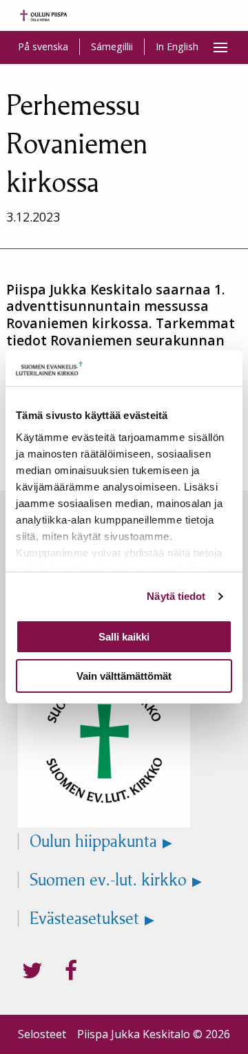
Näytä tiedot (176, 596)
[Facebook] (71, 971)
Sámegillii (112, 46)
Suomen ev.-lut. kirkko (108, 880)
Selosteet (42, 1034)
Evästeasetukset (84, 918)
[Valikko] (220, 47)
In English (177, 46)
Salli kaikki (124, 637)
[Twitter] (32, 971)
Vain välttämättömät (124, 676)
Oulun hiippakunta (93, 841)
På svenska (43, 46)
